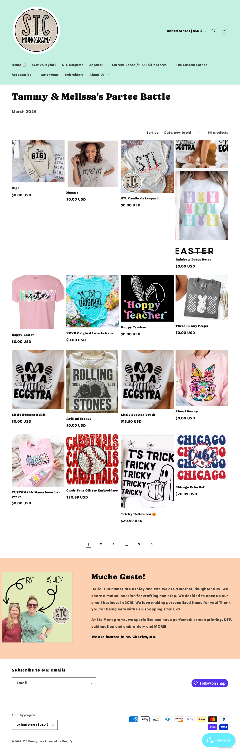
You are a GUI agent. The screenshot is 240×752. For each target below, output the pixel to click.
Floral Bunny (187, 411)
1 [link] (88, 544)
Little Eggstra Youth (138, 414)
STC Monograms (33, 741)
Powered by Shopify (58, 741)
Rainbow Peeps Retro (193, 259)
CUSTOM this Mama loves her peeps (36, 494)
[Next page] (151, 544)
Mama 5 (72, 192)
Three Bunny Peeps (192, 326)
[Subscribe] (91, 682)
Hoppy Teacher (133, 327)
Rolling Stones (78, 418)
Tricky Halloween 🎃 (138, 514)
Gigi (15, 188)
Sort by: (153, 132)
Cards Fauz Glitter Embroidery (92, 490)
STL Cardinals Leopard (140, 198)
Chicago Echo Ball (191, 487)
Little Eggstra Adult (29, 414)
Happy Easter (23, 335)
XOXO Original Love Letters (89, 333)
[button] (97, 65)
